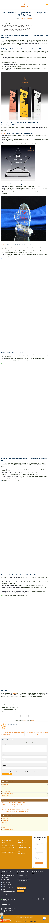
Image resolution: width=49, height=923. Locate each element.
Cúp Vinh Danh (5, 786)
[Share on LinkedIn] (30, 716)
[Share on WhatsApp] (19, 716)
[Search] (47, 5)
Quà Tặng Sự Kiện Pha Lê (7, 793)
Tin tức (24, 720)
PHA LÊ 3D (4, 789)
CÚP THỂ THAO (5, 784)
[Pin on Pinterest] (28, 716)
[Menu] (2, 4)
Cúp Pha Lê (3, 133)
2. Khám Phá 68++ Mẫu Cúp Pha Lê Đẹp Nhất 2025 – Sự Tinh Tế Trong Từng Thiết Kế (18, 28)
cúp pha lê (15, 693)
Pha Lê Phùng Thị (30, 18)
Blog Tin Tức (24, 919)
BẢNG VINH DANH (6, 795)
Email (3, 759)
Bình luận (4, 744)
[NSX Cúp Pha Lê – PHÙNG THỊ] (24, 4)
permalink (32, 720)
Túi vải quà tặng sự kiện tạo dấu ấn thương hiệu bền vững (15, 811)
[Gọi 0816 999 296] (2, 920)
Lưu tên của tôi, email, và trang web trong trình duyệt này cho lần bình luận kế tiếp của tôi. (22, 771)
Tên (3, 754)
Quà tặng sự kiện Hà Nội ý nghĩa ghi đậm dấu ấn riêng (14, 804)
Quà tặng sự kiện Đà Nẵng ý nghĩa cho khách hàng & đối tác (16, 802)
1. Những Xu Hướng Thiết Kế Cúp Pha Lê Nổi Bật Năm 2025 (14, 26)
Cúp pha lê (3, 40)
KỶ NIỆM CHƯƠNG (6, 791)
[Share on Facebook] (21, 716)
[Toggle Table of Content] (31, 24)
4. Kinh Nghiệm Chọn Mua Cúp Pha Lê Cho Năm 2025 (13, 30)
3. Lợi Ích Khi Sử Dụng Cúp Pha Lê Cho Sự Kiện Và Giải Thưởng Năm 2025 (16, 29)
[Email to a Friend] (26, 716)
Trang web (4, 765)
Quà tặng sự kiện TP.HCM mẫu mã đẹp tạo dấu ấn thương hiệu (16, 807)
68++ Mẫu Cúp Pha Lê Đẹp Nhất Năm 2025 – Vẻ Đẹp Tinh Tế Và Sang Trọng (17, 25)
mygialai (14, 921)
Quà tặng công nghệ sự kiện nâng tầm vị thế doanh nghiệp (15, 809)
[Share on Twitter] (23, 716)
